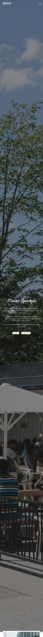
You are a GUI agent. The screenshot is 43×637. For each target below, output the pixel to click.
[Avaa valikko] (40, 3)
